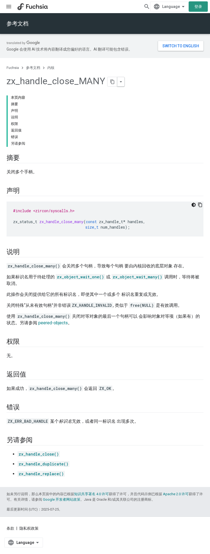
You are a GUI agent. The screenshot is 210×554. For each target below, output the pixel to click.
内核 (50, 68)
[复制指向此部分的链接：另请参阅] (38, 440)
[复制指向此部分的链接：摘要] (25, 158)
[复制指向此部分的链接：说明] (25, 252)
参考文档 (17, 23)
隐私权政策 (29, 528)
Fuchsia (13, 68)
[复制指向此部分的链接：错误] (25, 407)
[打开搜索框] (147, 6)
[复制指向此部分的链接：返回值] (31, 375)
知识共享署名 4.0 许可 (91, 494)
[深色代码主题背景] (193, 205)
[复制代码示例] (200, 205)
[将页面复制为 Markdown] (112, 81)
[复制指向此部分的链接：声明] (25, 191)
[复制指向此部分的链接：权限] (25, 342)
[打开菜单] (8, 6)
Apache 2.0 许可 (176, 494)
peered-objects (53, 322)
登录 (198, 6)
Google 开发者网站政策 (61, 499)
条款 (10, 528)
